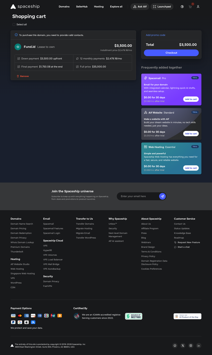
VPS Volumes (50, 255)
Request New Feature (189, 242)
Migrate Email (83, 233)
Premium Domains (20, 247)
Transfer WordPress (86, 237)
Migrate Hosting (84, 228)
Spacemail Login (51, 233)
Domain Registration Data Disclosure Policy (154, 262)
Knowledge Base (182, 233)
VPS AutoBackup (51, 268)
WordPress (16, 282)
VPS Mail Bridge (51, 264)
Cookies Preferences (151, 268)
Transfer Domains (85, 223)
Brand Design (148, 247)
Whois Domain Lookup (22, 242)
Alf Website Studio (20, 264)
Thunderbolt (17, 251)
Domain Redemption (21, 233)
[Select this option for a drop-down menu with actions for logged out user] (198, 6)
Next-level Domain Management (118, 234)
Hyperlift (47, 250)
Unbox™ (113, 223)
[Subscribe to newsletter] (162, 196)
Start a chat (184, 247)
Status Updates (181, 228)
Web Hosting (17, 268)
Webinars (146, 242)
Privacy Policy (148, 256)
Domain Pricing (18, 228)
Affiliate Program (150, 228)
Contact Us (179, 223)
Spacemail (48, 223)
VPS (13, 278)
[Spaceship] (25, 6)
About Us (146, 223)
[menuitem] (24, 223)
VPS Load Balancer (53, 259)
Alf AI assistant (116, 241)
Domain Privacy (18, 237)
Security (113, 228)
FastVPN (47, 286)
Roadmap (179, 237)
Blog (143, 237)
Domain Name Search (22, 223)
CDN (13, 287)
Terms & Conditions (151, 251)
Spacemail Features (53, 228)
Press (144, 233)
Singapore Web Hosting (23, 273)
